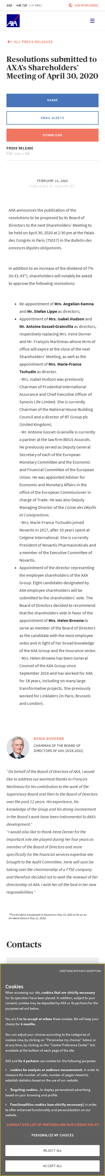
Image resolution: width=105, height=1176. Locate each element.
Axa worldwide (86, 5)
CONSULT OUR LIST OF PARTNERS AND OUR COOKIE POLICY (53, 1124)
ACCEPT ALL (52, 1166)
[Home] (13, 20)
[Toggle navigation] (92, 21)
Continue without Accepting (80, 971)
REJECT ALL (52, 1150)
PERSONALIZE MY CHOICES (53, 1135)
